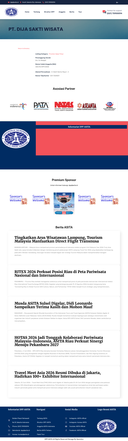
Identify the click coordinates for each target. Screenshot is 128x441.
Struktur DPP (49, 12)
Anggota (62, 12)
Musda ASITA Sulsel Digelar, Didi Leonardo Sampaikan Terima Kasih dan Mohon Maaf (53, 305)
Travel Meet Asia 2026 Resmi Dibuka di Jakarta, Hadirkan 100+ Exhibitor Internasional (57, 375)
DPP (46, 439)
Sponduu (80, 439)
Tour (80, 12)
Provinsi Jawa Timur (56, 54)
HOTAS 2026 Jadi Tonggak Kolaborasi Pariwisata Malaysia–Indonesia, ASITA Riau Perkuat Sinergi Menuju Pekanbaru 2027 (58, 341)
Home (27, 12)
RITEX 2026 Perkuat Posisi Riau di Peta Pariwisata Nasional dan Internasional (60, 274)
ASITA (50, 439)
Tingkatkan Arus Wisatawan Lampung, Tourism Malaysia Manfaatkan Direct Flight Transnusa (58, 239)
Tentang (37, 12)
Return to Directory (24, 48)
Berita (72, 12)
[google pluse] (117, 2)
